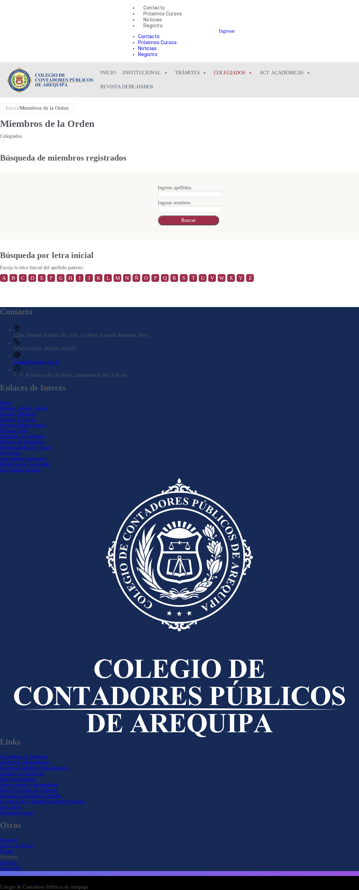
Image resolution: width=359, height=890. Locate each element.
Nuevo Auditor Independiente (29, 784)
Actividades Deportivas (23, 458)
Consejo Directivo (18, 413)
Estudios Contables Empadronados (34, 767)
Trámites (187, 72)
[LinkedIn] (4, 881)
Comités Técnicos (17, 419)
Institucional (142, 72)
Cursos (6, 851)
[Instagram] (21, 881)
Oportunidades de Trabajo (26, 447)
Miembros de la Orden (22, 436)
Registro (153, 25)
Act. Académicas (281, 72)
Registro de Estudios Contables (30, 796)
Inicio (108, 72)
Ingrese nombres (174, 202)
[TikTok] (45, 881)
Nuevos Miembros (18, 779)
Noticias (152, 19)
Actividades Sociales (20, 470)
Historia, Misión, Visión (24, 408)
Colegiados (229, 72)
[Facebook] (12, 881)
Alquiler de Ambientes (22, 773)
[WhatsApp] (38, 881)
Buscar (188, 220)
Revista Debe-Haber (126, 86)
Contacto (154, 8)
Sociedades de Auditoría (24, 756)
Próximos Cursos (162, 13)
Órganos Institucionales (23, 425)
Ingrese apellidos (174, 187)
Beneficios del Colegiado (24, 464)
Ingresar (227, 31)
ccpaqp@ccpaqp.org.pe (37, 362)
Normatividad (13, 430)
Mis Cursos (11, 807)
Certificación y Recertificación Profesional (42, 801)
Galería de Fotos (16, 845)
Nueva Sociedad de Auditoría (29, 790)
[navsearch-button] (203, 31)
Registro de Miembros (22, 441)
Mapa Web (10, 868)
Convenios (10, 453)
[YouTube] (29, 881)
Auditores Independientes (25, 762)
